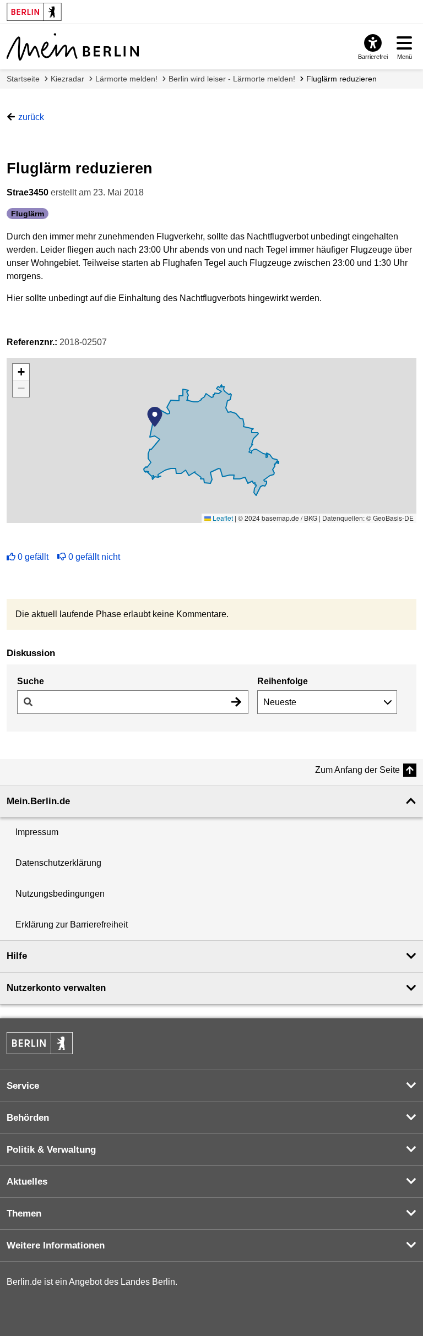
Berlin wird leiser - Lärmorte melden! (232, 78)
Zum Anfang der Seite (357, 770)
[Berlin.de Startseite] (40, 1043)
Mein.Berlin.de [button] (38, 801)
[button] (155, 417)
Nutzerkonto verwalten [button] (56, 988)
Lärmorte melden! (126, 78)
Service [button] (23, 1086)
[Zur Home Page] (73, 46)
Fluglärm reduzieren (341, 78)
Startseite (23, 78)
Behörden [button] (28, 1118)
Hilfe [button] (17, 956)
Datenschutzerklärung (58, 863)
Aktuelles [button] (27, 1181)
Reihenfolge (282, 681)
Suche (30, 681)
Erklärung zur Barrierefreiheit (71, 924)
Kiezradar (67, 78)
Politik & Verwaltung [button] (51, 1149)
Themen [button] (24, 1213)
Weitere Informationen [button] (56, 1245)
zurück (31, 117)
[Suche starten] (236, 702)
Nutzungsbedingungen (60, 893)
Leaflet (222, 517)
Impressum (36, 832)
